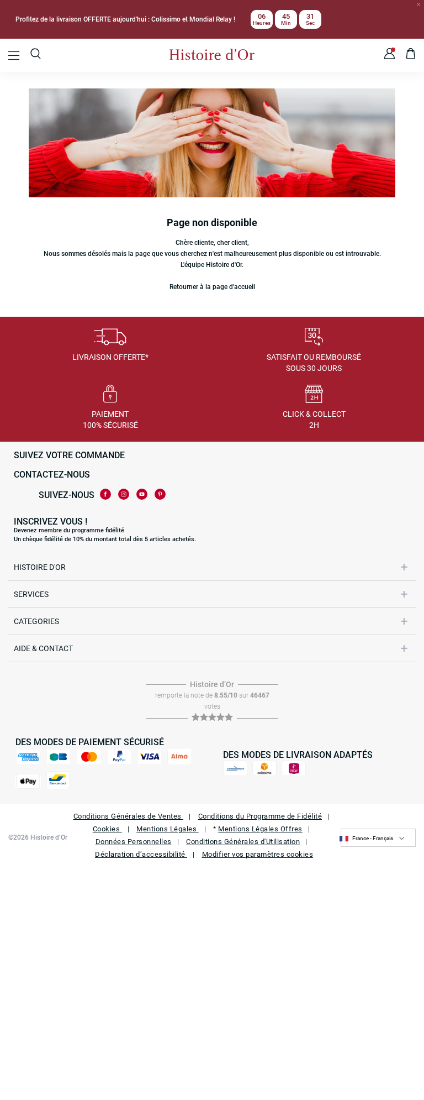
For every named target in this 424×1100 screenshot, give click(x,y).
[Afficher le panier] (411, 55)
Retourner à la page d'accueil (212, 287)
